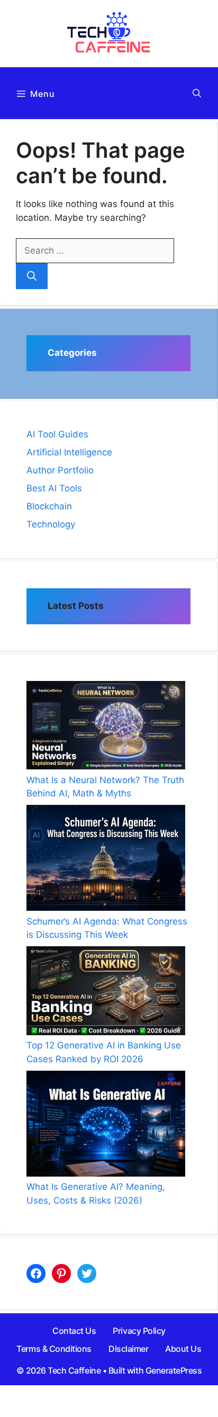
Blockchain (49, 506)
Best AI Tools (54, 488)
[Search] (32, 276)
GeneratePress (174, 1370)
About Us (183, 1348)
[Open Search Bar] (197, 93)
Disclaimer (128, 1348)
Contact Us (74, 1330)
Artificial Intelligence (69, 452)
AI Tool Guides (57, 434)
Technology (50, 524)
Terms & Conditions (54, 1348)
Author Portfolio (60, 470)
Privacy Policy (139, 1330)
